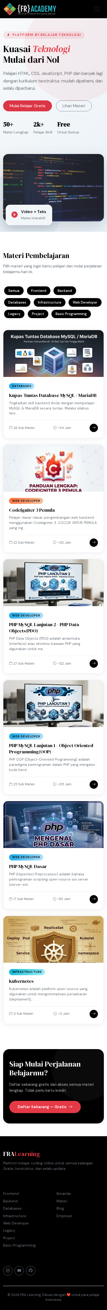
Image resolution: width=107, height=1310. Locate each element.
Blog (60, 1208)
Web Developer (85, 302)
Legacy (14, 314)
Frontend (38, 290)
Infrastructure (49, 302)
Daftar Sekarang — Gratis (43, 1106)
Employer (64, 1216)
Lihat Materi (74, 105)
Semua (13, 290)
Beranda (64, 1193)
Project (38, 314)
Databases (17, 302)
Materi (62, 1201)
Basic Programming (71, 314)
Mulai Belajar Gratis (27, 105)
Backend (65, 290)
